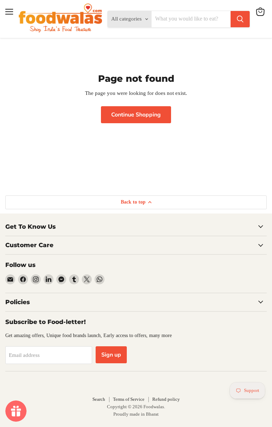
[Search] (240, 19)
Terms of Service (128, 399)
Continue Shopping (136, 115)
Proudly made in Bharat (136, 414)
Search (98, 399)
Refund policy (166, 399)
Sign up (111, 355)
